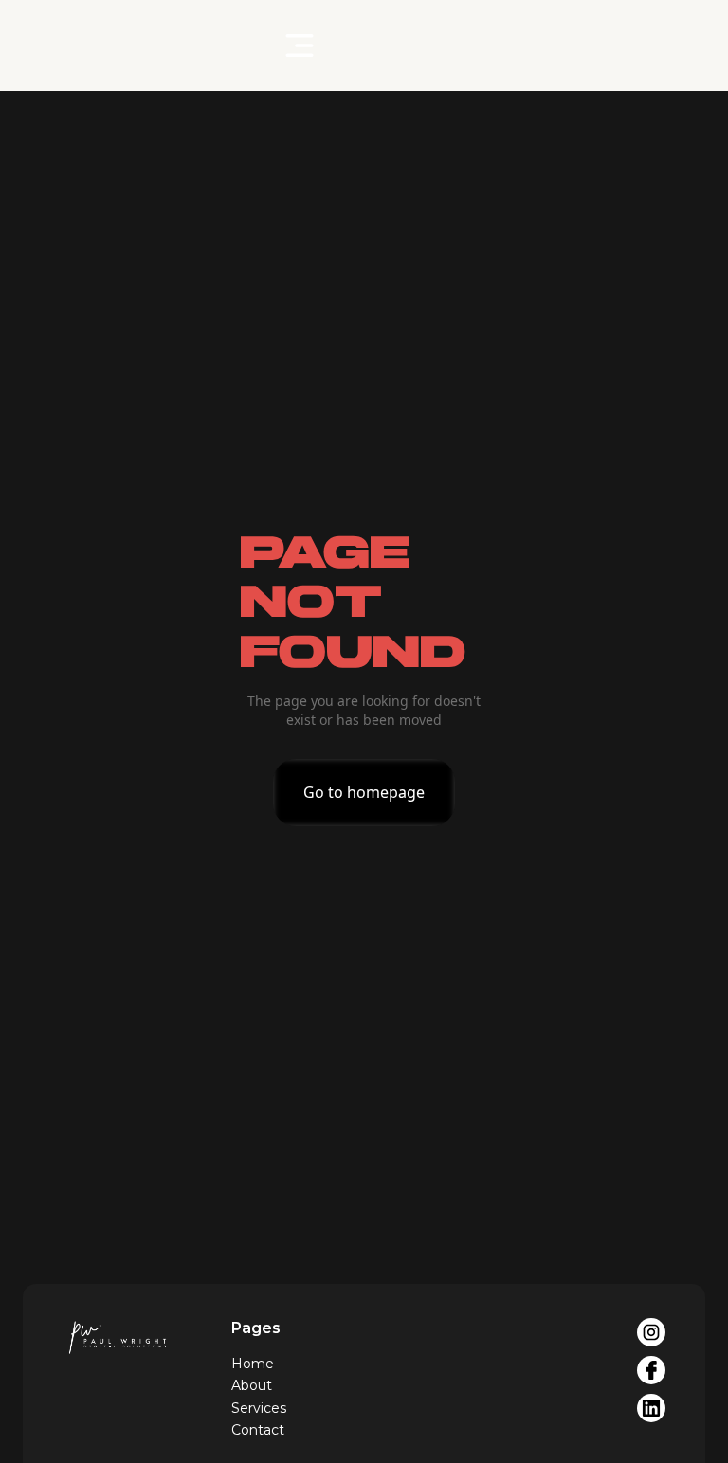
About (251, 1385)
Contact (257, 1429)
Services (258, 1408)
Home (252, 1363)
